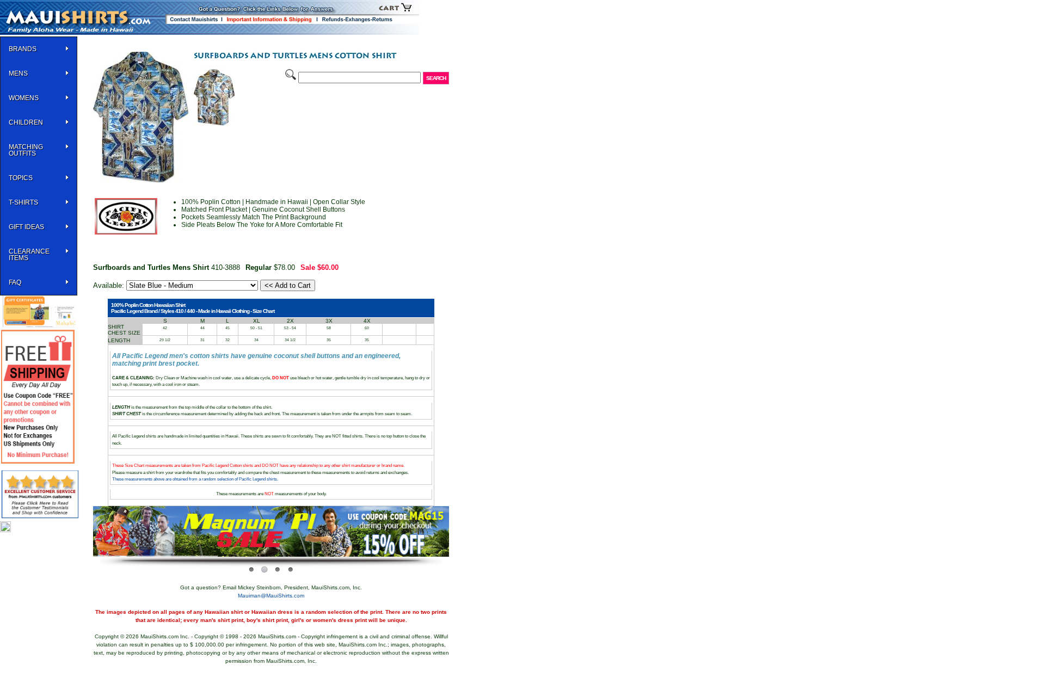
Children (26, 122)
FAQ (15, 282)
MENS (18, 73)
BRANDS (22, 49)
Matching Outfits (26, 150)
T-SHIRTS (23, 202)
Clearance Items (29, 255)
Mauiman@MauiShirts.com (271, 596)
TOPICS (21, 178)
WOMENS (24, 98)
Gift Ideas (26, 227)
